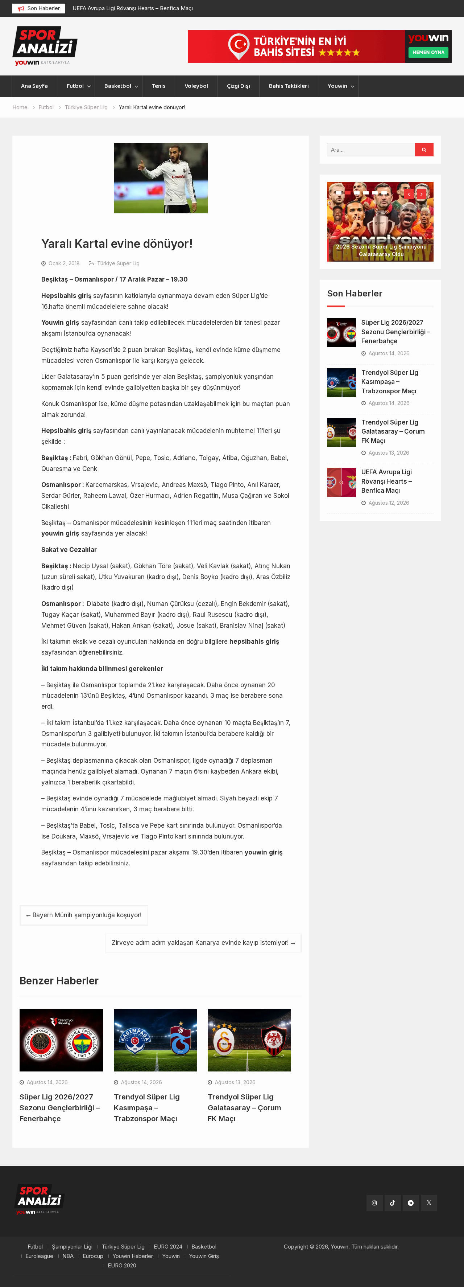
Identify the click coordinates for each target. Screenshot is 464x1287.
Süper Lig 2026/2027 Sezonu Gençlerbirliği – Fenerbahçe (60, 1108)
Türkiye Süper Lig (118, 263)
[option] (138, 8)
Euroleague (39, 1256)
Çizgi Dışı (238, 86)
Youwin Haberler (132, 1256)
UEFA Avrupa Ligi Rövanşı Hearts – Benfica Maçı (132, 8)
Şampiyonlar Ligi (72, 1247)
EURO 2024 (168, 1247)
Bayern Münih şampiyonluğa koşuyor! (87, 915)
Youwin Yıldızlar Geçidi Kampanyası (381, 231)
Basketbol (117, 86)
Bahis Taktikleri (289, 86)
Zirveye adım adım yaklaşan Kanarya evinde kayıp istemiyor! (200, 942)
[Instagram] (374, 1203)
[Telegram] (411, 1203)
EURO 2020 (122, 1265)
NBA (68, 1256)
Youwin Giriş (204, 1256)
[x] (429, 1203)
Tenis (159, 86)
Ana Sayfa (34, 86)
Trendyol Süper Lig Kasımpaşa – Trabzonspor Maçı (147, 1108)
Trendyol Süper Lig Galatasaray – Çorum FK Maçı (244, 1108)
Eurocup (93, 1256)
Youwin (337, 86)
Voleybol (196, 86)
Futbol (75, 86)
